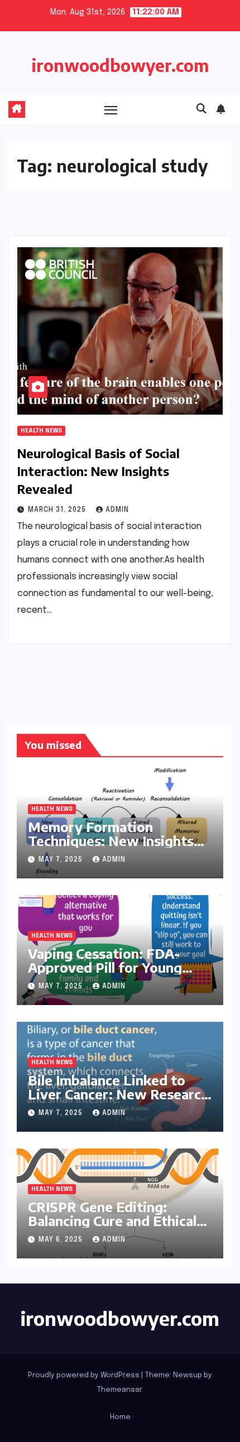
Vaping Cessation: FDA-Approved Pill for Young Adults (105, 967)
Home (120, 1417)
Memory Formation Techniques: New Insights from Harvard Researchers (113, 840)
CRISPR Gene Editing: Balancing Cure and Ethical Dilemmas (112, 1220)
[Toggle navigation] (111, 110)
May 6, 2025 (62, 1240)
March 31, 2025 (58, 510)
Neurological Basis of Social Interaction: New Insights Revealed (98, 471)
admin (117, 510)
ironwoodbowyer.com (120, 65)
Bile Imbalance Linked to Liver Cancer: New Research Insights (118, 1093)
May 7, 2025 (62, 860)
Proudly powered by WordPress (84, 1375)
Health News (41, 431)
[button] (201, 109)
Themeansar (119, 1389)
